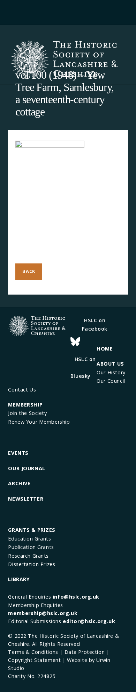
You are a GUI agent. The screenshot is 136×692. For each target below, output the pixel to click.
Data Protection (85, 652)
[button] (68, 11)
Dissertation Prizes (31, 564)
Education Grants (29, 538)
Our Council (111, 380)
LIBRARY (19, 579)
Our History (111, 372)
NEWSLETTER (25, 498)
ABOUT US (110, 363)
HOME (105, 348)
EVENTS (18, 453)
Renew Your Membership (39, 421)
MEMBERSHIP (25, 404)
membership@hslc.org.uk (42, 613)
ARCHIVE (19, 483)
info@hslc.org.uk (76, 596)
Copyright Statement (34, 660)
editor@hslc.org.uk (89, 621)
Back (28, 271)
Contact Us (22, 389)
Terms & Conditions (33, 652)
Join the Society (27, 413)
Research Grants (28, 555)
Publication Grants (31, 547)
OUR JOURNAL (26, 468)
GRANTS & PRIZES (31, 530)
